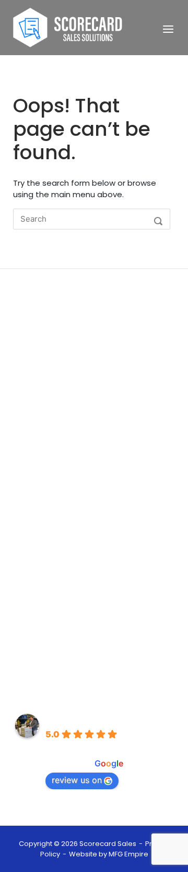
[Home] (68, 27)
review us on (77, 780)
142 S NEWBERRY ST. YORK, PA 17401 (78, 664)
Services (29, 509)
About (25, 493)
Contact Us (35, 540)
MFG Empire (128, 854)
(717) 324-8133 (41, 601)
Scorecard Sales (82, 719)
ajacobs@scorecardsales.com (72, 632)
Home (25, 477)
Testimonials (38, 524)
